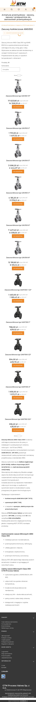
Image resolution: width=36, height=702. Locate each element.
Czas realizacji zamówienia (9, 622)
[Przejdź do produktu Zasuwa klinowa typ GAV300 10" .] (18, 86)
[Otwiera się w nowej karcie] (3, 676)
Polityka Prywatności (7, 642)
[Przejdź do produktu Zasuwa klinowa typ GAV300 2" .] (18, 119)
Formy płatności (6, 624)
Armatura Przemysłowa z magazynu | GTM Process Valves (17, 25)
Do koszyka (18, 107)
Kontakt (3, 667)
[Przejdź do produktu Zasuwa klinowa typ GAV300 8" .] (18, 248)
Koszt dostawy (5, 626)
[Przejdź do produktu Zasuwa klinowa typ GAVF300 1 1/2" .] (18, 280)
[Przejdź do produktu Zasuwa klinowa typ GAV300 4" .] (18, 183)
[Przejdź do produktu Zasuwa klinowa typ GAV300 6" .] (18, 216)
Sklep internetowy (17, 701)
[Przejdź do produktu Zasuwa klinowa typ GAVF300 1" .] (18, 313)
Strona (15, 75)
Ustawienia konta (6, 657)
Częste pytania (5, 640)
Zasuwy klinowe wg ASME (14, 33)
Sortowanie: (5, 66)
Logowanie (4, 651)
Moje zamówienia (6, 653)
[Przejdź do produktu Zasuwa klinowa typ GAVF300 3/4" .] (18, 410)
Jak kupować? (5, 635)
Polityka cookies (6, 637)
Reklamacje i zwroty (7, 628)
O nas (3, 665)
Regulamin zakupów (7, 644)
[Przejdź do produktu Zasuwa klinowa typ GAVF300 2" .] (18, 377)
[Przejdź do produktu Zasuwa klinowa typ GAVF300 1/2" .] (18, 345)
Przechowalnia (5, 655)
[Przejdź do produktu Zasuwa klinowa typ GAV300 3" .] (18, 151)
